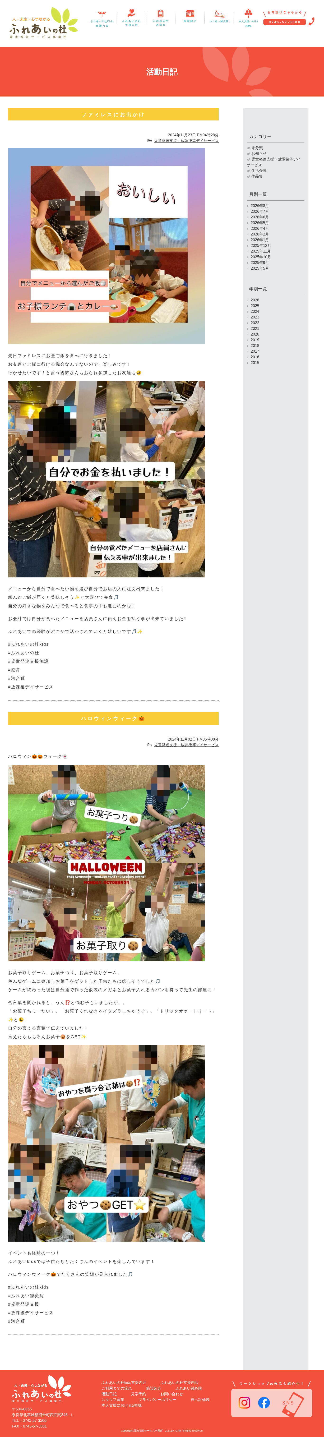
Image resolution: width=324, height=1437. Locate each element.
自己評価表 (200, 1400)
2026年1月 (260, 240)
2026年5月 (260, 223)
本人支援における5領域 (122, 1405)
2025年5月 (260, 268)
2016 (255, 357)
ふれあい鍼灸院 (189, 1388)
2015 (255, 363)
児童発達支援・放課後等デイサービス (186, 141)
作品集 (257, 176)
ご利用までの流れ (117, 1388)
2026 (255, 300)
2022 (255, 323)
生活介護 (259, 171)
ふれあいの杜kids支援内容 (124, 1383)
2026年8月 (260, 206)
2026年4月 (260, 228)
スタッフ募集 (113, 1400)
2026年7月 (260, 211)
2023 (255, 317)
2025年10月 (261, 257)
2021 (255, 329)
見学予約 (138, 1394)
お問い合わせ (171, 1394)
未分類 (257, 148)
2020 (255, 334)
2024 (255, 311)
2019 (255, 340)
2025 (255, 306)
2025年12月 (261, 246)
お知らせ (259, 154)
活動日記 (109, 1394)
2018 (255, 346)
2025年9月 (260, 263)
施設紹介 (153, 1388)
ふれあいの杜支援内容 (180, 1383)
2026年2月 (260, 234)
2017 (255, 351)
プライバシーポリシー (157, 1400)
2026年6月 (260, 217)
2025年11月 (261, 251)
